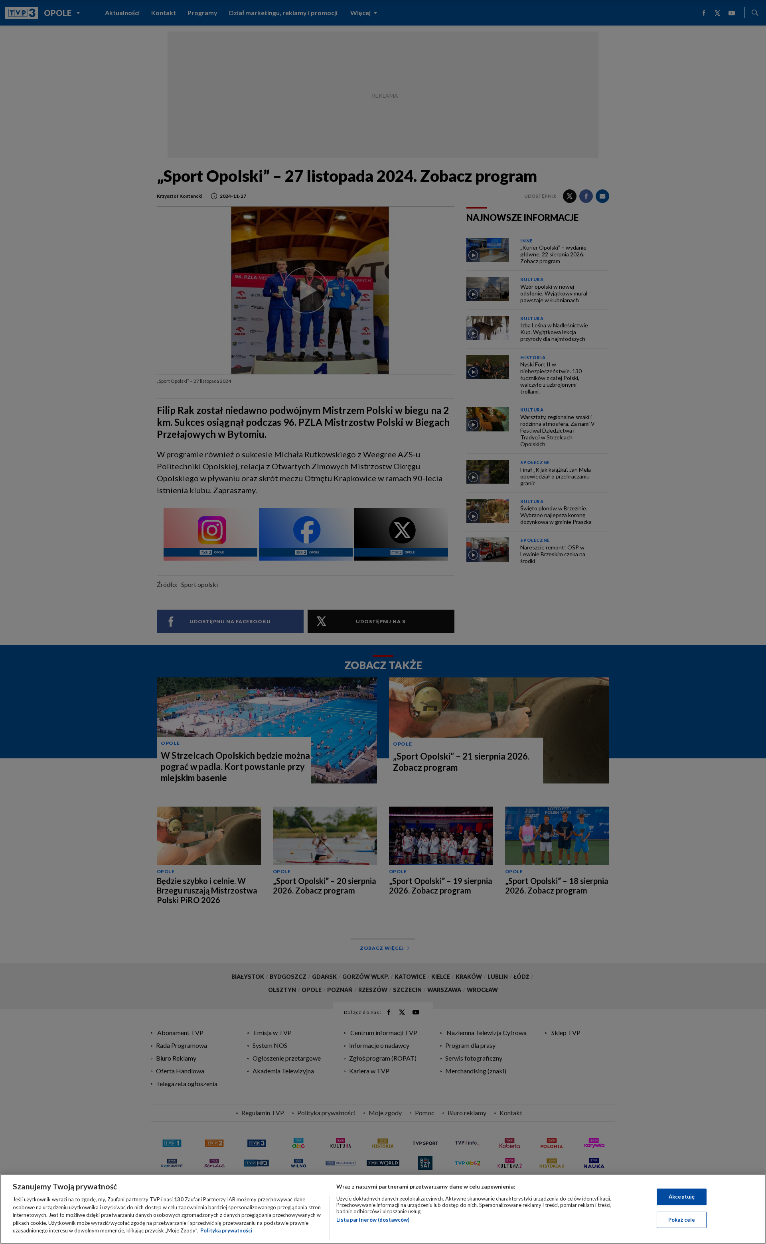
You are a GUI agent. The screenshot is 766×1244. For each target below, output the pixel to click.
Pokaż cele (681, 1219)
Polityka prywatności (226, 1230)
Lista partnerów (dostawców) (372, 1219)
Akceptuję (682, 1196)
